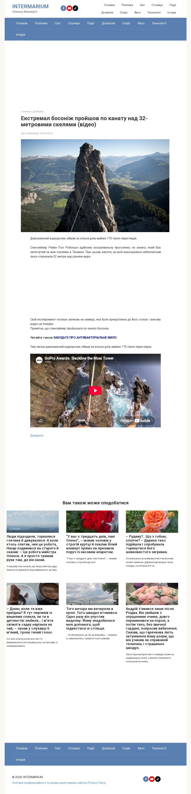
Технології (154, 12)
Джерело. (37, 435)
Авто (137, 12)
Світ (142, 5)
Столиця (157, 5)
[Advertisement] (95, 72)
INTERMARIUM (30, 6)
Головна (109, 5)
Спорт (124, 12)
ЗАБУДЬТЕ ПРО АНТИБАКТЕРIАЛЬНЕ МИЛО (85, 337)
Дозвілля (107, 12)
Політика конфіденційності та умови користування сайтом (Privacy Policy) (59, 782)
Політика (127, 5)
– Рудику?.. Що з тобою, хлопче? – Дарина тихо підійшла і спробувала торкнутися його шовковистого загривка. (147, 544)
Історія (171, 12)
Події (172, 5)
